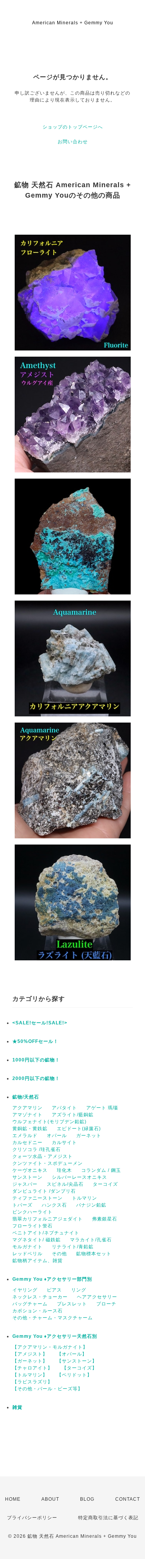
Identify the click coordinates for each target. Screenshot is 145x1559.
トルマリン (84, 1198)
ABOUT (50, 1499)
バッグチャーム (30, 1304)
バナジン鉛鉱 (91, 1205)
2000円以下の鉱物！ (36, 1078)
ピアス (54, 1290)
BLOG (87, 1499)
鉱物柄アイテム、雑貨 (37, 1260)
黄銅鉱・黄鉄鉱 (30, 1128)
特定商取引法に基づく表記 (108, 1517)
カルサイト (64, 1142)
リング (78, 1290)
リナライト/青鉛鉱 (73, 1246)
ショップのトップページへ (73, 127)
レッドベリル (27, 1253)
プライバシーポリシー (32, 1517)
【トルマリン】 (30, 1375)
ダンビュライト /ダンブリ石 (44, 1191)
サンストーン (27, 1177)
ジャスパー (25, 1184)
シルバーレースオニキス (79, 1177)
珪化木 (64, 1170)
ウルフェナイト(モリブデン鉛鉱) (49, 1121)
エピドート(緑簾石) (79, 1128)
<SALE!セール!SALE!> (39, 1023)
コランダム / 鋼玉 (101, 1170)
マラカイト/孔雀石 (91, 1239)
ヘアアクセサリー (97, 1297)
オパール (57, 1135)
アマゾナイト (27, 1114)
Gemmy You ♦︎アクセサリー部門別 (52, 1279)
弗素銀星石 (104, 1219)
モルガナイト (27, 1246)
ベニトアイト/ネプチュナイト (45, 1233)
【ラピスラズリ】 (32, 1382)
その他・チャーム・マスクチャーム (52, 1317)
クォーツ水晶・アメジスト (42, 1156)
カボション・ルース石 (37, 1311)
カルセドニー (27, 1142)
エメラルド (25, 1135)
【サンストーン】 (77, 1361)
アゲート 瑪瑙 (102, 1107)
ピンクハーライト (32, 1212)
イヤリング (25, 1290)
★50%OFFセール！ (35, 1041)
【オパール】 (72, 1354)
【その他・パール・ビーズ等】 (47, 1388)
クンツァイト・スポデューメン (47, 1163)
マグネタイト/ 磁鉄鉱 (36, 1239)
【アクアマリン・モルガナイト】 (50, 1347)
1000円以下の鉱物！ (36, 1060)
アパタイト (64, 1107)
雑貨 (17, 1407)
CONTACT (127, 1499)
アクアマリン (27, 1107)
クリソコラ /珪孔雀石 (36, 1149)
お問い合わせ (73, 141)
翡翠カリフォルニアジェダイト (47, 1219)
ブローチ (106, 1304)
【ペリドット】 (74, 1375)
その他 (59, 1253)
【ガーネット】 (30, 1361)
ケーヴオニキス (30, 1170)
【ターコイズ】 (79, 1368)
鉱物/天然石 (25, 1097)
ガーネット (88, 1135)
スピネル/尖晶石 (65, 1184)
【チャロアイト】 (32, 1368)
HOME (12, 1499)
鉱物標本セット (93, 1253)
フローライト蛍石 (32, 1226)
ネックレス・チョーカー (40, 1297)
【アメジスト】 (30, 1354)
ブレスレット (72, 1304)
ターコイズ (105, 1184)
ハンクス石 (54, 1205)
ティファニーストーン (37, 1198)
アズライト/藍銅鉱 (73, 1114)
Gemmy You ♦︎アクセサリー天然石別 (54, 1336)
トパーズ (22, 1205)
